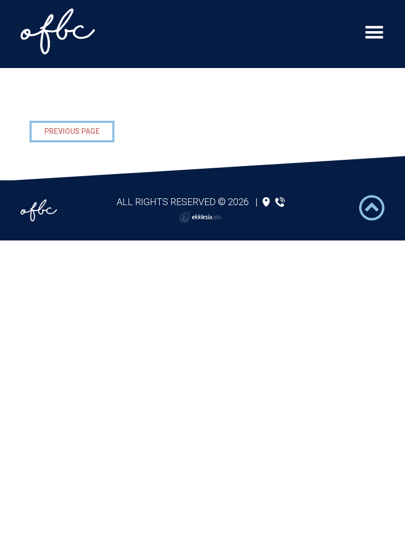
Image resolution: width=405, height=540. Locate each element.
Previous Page (72, 131)
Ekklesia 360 (200, 217)
